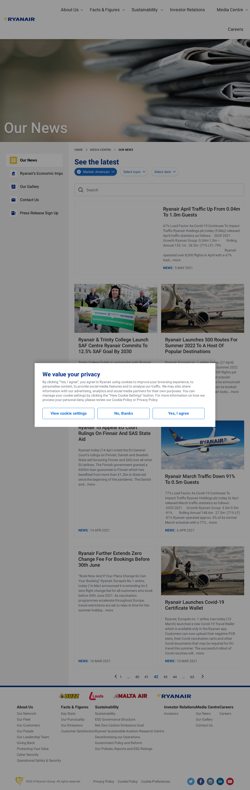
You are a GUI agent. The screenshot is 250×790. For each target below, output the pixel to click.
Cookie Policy (122, 400)
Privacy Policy (147, 400)
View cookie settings (69, 413)
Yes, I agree (178, 413)
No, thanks (123, 413)
